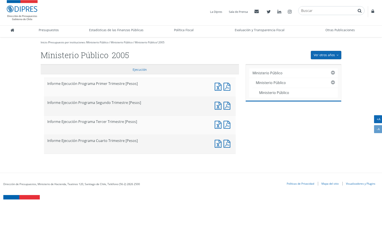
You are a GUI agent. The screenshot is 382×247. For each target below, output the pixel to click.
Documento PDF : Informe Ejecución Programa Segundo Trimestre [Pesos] (227, 105)
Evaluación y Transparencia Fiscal (260, 30)
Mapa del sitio (330, 183)
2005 (161, 42)
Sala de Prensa (238, 12)
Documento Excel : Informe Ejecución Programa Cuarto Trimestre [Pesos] (219, 143)
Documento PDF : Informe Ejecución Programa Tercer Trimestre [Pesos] (227, 124)
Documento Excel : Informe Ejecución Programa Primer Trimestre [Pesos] (219, 86)
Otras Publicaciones (340, 30)
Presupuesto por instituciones (67, 42)
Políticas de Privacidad (300, 183)
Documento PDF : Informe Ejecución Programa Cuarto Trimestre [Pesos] (227, 143)
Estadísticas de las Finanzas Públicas (116, 30)
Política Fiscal (184, 30)
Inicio (44, 42)
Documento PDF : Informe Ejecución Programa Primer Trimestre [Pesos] (227, 86)
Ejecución (140, 69)
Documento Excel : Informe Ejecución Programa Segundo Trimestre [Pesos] (219, 105)
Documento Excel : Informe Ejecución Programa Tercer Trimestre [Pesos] (219, 124)
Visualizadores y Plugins (360, 183)
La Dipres (216, 12)
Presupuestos (49, 30)
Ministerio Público (98, 42)
